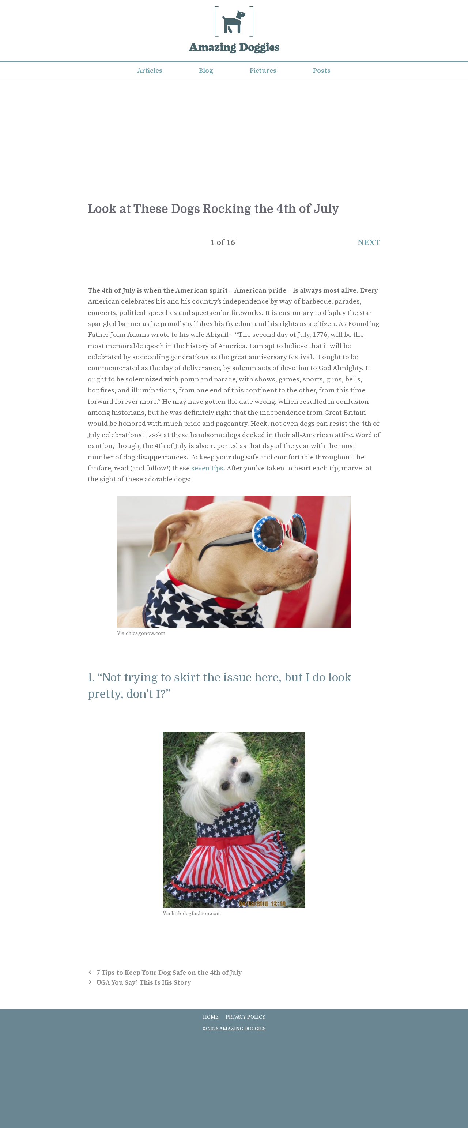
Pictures (263, 71)
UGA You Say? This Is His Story (144, 982)
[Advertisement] (234, 135)
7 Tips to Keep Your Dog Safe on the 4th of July (169, 973)
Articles (149, 71)
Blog (206, 71)
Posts (322, 71)
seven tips (207, 468)
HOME (210, 1017)
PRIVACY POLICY (245, 1017)
